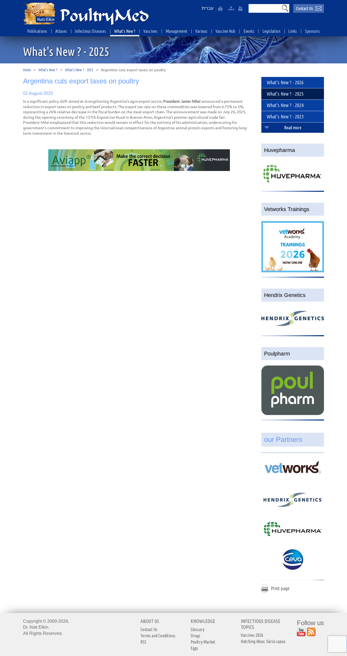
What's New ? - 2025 (79, 70)
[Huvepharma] (292, 503)
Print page (280, 588)
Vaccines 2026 (252, 635)
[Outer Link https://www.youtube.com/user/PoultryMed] (301, 632)
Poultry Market (203, 641)
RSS (143, 641)
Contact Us (304, 8)
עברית (207, 8)
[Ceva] (292, 533)
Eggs (194, 648)
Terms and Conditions (157, 635)
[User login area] (240, 8)
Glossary (197, 629)
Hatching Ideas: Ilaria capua (263, 641)
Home (27, 70)
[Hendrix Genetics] (292, 472)
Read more (292, 127)
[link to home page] (86, 14)
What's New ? (47, 70)
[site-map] (231, 8)
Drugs (195, 635)
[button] (285, 8)
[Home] (220, 8)
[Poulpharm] (292, 563)
